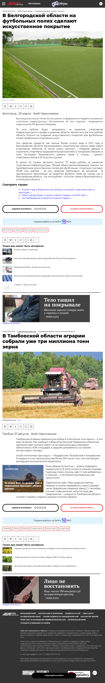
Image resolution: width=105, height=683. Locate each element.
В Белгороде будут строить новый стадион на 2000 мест (54, 195)
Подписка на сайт (73, 613)
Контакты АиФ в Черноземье (50, 613)
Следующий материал (54, 675)
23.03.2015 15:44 (8, 11)
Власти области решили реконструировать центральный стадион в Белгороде (48, 276)
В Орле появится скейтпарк (26, 250)
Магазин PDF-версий (89, 617)
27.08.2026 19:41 (8, 331)
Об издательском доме (30, 617)
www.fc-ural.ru (8, 100)
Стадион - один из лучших (25, 285)
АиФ (19, 420)
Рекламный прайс (28, 613)
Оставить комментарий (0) (82, 209)
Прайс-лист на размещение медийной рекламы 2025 (43, 620)
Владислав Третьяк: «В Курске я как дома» (32, 267)
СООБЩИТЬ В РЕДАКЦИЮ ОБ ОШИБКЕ (35, 623)
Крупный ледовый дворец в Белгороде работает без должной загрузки (44, 258)
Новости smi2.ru (11, 323)
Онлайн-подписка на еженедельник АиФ (60, 617)
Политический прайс (77, 620)
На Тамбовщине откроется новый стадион (46, 198)
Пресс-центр (88, 613)
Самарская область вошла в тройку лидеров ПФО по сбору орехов (43, 557)
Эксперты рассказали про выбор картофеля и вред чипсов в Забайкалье (45, 566)
